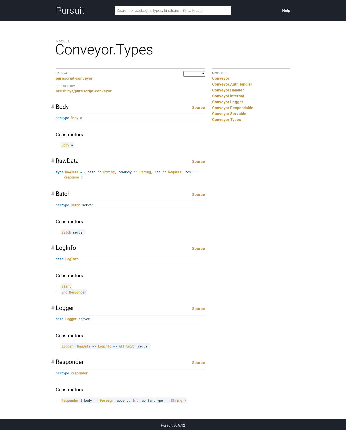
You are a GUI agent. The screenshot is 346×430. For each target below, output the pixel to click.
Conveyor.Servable (229, 114)
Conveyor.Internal (228, 96)
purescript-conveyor (74, 78)
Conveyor (220, 78)
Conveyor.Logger (227, 102)
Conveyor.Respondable (232, 108)
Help (286, 10)
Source (198, 107)
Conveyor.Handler (228, 90)
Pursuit (70, 10)
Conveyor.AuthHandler (232, 84)
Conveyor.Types (226, 119)
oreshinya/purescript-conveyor (84, 91)
